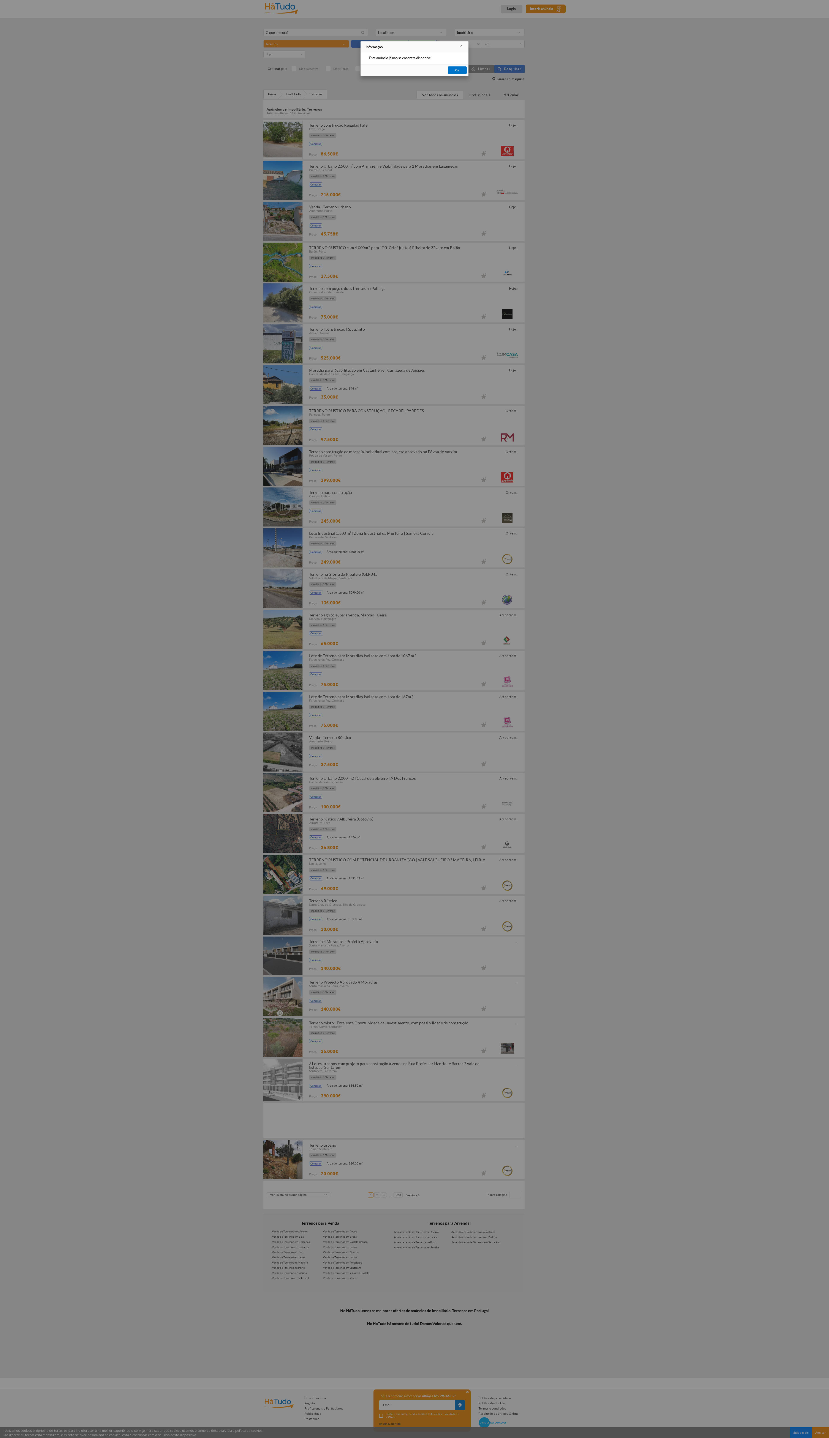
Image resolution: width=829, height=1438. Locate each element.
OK (457, 70)
